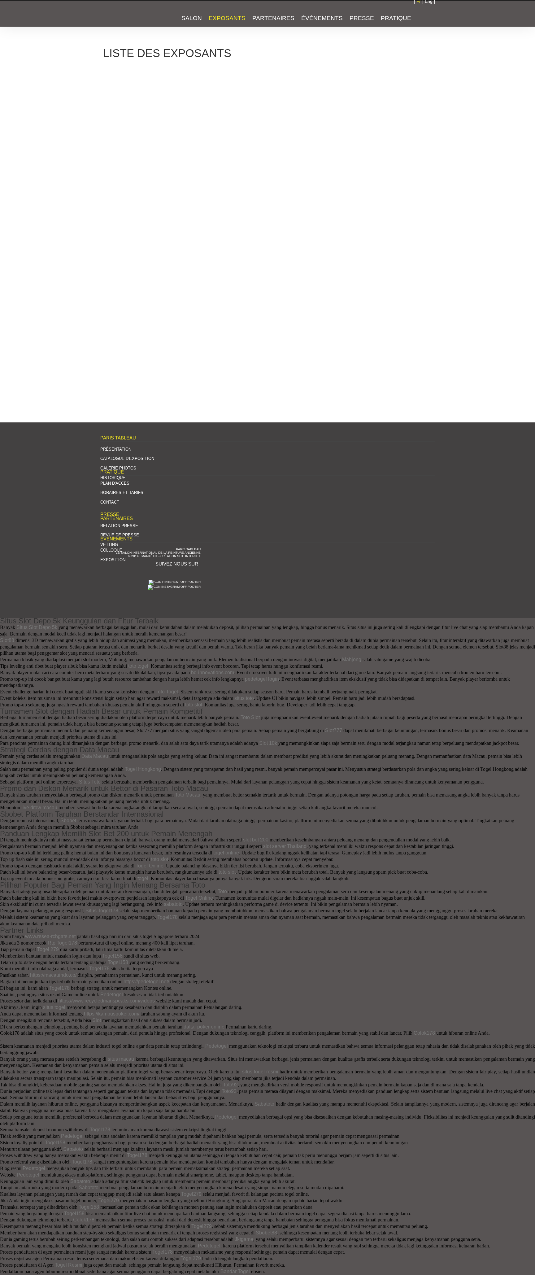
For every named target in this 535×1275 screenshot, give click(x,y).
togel (142, 878)
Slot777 (333, 730)
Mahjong (351, 659)
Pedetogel (111, 994)
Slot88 (7, 640)
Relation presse (119, 525)
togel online (226, 852)
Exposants (227, 18)
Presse (362, 18)
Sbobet (68, 820)
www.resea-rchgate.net (50, 936)
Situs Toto (90, 781)
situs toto (244, 698)
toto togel (138, 666)
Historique (112, 477)
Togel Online (149, 865)
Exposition (112, 559)
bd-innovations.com (212, 672)
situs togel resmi (260, 1071)
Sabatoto (264, 1104)
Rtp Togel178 (62, 942)
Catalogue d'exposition (127, 458)
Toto (222, 891)
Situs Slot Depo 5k (36, 627)
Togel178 (167, 917)
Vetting (109, 544)
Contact (109, 502)
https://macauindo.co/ (53, 975)
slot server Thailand (285, 846)
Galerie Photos (118, 468)
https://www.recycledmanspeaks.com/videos (106, 1000)
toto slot (193, 704)
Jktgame (244, 1239)
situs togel (54, 1007)
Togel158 (112, 955)
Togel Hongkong (143, 769)
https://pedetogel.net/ (146, 981)
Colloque (111, 550)
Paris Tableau (124, 14)
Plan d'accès (114, 483)
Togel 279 (48, 949)
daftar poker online (204, 1026)
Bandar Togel (235, 1271)
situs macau (121, 1059)
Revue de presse (119, 535)
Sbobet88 (266, 1232)
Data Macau (94, 756)
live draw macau (39, 807)
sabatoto (173, 904)
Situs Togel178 (101, 910)
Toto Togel (166, 691)
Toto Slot (250, 717)
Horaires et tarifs (121, 492)
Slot (96, 1020)
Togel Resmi (68, 1265)
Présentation (115, 449)
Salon (191, 18)
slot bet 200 (255, 839)
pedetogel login (262, 679)
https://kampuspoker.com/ (111, 1013)
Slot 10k (268, 743)
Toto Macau (187, 794)
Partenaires (273, 18)
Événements (322, 18)
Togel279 (191, 1194)
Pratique (396, 18)
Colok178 (424, 1033)
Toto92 (230, 1084)
